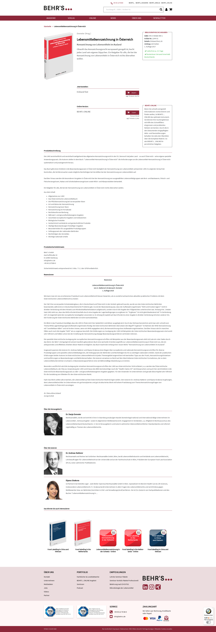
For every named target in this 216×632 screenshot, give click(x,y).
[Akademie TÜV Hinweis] (91, 611)
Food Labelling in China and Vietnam (58, 550)
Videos (46, 591)
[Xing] (158, 587)
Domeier (80, 33)
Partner (47, 595)
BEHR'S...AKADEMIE (142, 3)
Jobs (46, 588)
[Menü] (212, 608)
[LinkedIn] (145, 587)
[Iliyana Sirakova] (53, 489)
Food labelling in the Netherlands (83, 550)
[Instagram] (151, 587)
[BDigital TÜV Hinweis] (58, 611)
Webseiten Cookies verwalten (163, 629)
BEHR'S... (132, 3)
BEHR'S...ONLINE (166, 3)
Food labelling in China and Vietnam (158, 550)
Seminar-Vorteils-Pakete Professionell (124, 580)
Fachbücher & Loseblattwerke (88, 577)
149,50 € (133, 93)
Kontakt (47, 577)
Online (92, 18)
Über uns (136, 18)
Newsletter (159, 18)
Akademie (51, 18)
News (113, 18)
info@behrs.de (49, 260)
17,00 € (134, 113)
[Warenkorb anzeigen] (170, 9)
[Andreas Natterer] (53, 463)
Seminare (80, 584)
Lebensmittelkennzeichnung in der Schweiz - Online (108, 550)
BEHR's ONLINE (84, 111)
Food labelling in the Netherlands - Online (133, 550)
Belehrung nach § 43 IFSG (119, 584)
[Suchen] (161, 9)
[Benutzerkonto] (166, 9)
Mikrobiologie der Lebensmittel (121, 588)
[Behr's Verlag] (58, 7)
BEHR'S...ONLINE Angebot (86, 580)
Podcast (80, 588)
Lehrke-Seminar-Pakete (119, 577)
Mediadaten (48, 584)
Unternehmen (49, 580)
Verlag (71, 18)
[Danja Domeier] (53, 424)
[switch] (208, 622)
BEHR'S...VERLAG (154, 3)
